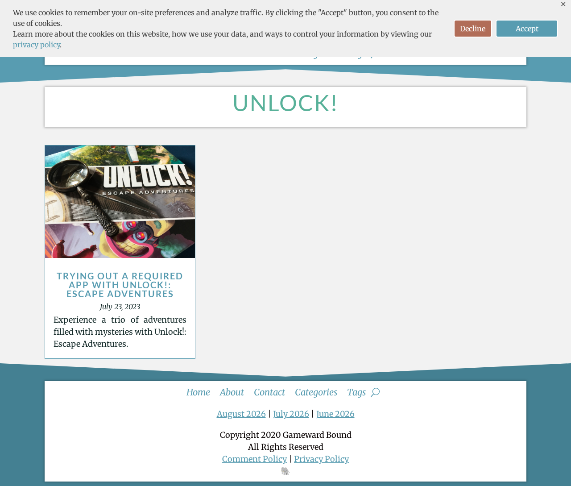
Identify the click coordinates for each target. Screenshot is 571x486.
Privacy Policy (321, 459)
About (232, 390)
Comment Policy (254, 459)
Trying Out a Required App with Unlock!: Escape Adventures (120, 284)
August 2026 (241, 414)
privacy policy (36, 44)
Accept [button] (527, 28)
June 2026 (335, 414)
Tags (356, 390)
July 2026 (291, 414)
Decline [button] (472, 28)
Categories (316, 390)
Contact (269, 390)
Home (198, 390)
